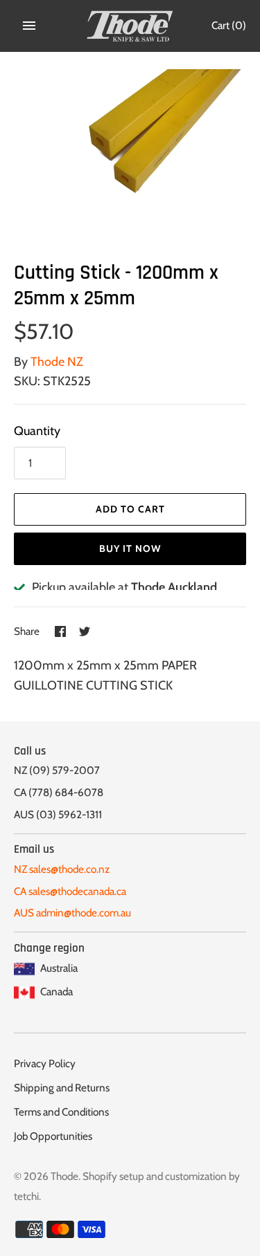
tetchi (26, 1196)
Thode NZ (57, 361)
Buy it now (130, 548)
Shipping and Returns (62, 1087)
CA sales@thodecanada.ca (70, 891)
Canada (55, 991)
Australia (58, 968)
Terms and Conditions (61, 1111)
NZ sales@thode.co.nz (62, 869)
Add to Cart (130, 509)
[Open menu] (29, 25)
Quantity (37, 430)
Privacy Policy (45, 1063)
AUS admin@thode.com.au (72, 912)
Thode (64, 1176)
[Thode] (130, 26)
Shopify (100, 1176)
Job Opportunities (53, 1136)
